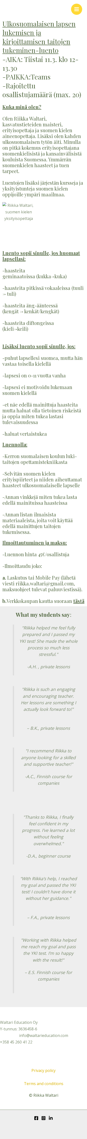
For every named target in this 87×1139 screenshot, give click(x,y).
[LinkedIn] (51, 1118)
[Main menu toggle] (76, 9)
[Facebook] (36, 1118)
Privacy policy (43, 1070)
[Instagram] (43, 1118)
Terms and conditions (43, 1083)
